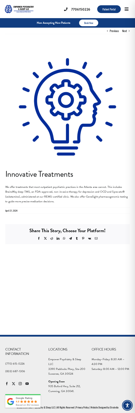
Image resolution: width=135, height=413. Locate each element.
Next (124, 31)
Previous (114, 31)
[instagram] (20, 383)
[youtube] (27, 383)
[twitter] (13, 383)
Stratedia (114, 407)
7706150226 (80, 9)
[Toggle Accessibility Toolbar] (127, 405)
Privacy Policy (82, 407)
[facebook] (6, 383)
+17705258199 (56, 348)
